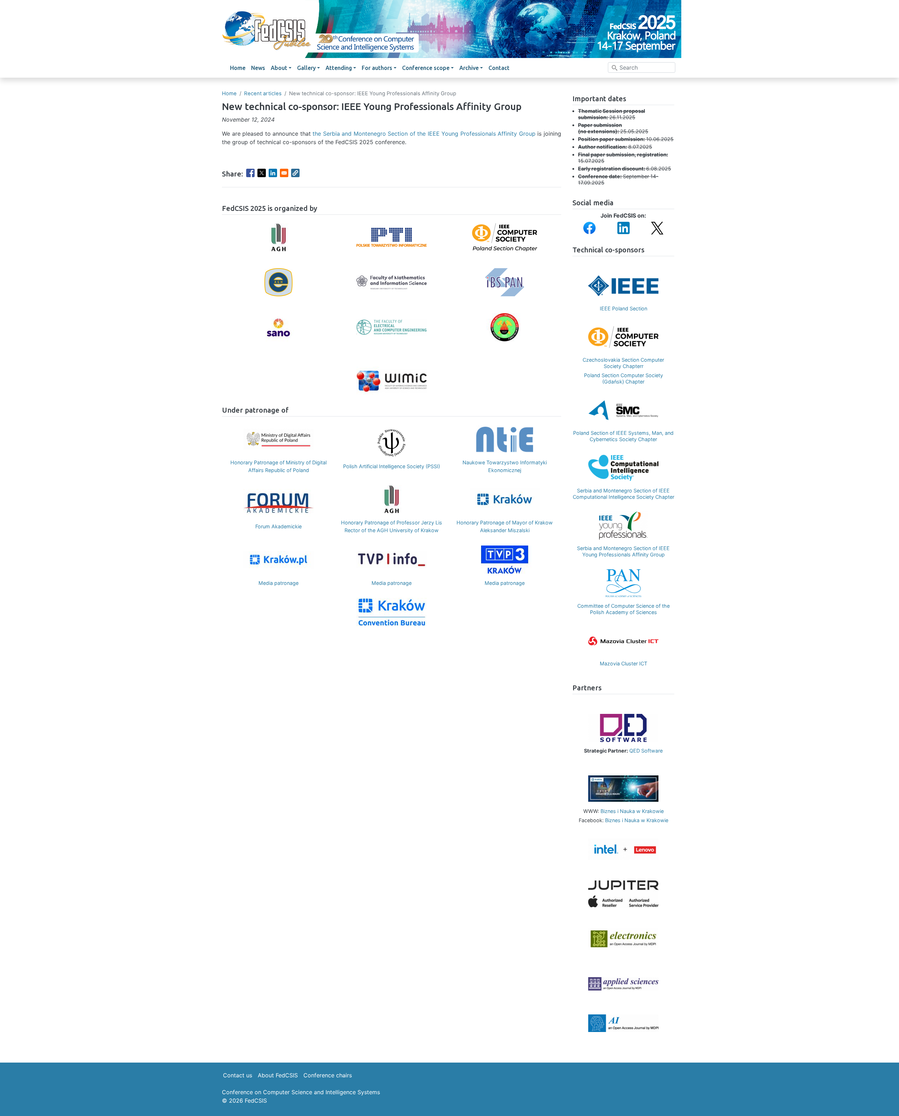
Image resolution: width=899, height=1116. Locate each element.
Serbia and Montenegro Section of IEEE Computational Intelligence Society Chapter (623, 494)
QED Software (646, 751)
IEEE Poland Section (623, 308)
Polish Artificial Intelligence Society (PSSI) (391, 466)
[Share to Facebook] (250, 173)
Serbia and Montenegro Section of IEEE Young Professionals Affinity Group (623, 551)
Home (237, 68)
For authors (377, 68)
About (279, 68)
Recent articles (263, 93)
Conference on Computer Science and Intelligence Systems (301, 1092)
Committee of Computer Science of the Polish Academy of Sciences (623, 609)
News (258, 68)
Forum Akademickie (278, 526)
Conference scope (426, 68)
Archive (469, 68)
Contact (499, 68)
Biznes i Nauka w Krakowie (632, 811)
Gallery (306, 68)
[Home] (449, 29)
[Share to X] (261, 173)
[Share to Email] (284, 173)
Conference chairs (327, 1075)
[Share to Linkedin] (273, 173)
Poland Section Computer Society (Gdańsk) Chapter (623, 378)
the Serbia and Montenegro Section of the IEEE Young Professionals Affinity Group (424, 133)
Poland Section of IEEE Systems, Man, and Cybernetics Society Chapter (623, 436)
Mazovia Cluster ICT (623, 663)
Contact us (237, 1075)
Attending (339, 68)
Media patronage (278, 583)
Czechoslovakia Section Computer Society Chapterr (623, 363)
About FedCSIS (278, 1075)
